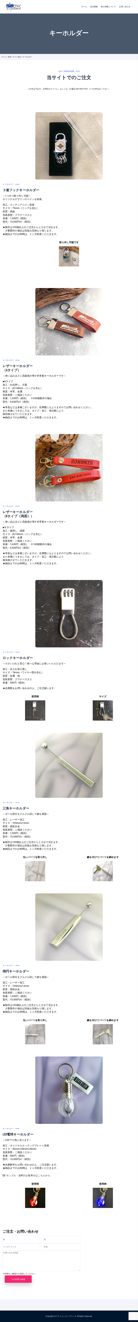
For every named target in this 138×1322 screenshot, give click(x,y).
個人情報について (108, 7)
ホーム (84, 7)
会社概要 (94, 7)
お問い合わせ (124, 7)
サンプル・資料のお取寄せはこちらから (28, 1175)
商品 (9, 57)
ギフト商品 (17, 57)
